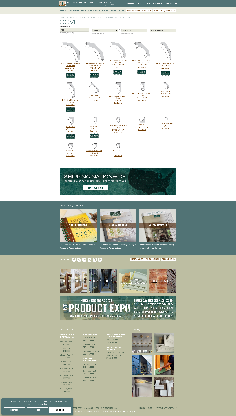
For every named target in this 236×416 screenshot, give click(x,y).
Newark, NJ (65, 362)
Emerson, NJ (65, 348)
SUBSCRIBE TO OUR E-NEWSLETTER (139, 11)
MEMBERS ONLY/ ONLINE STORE (164, 11)
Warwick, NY (65, 389)
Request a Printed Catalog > (71, 248)
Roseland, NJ (65, 369)
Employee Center (115, 412)
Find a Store (158, 3)
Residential (81, 17)
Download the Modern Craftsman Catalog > (157, 245)
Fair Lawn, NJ (66, 341)
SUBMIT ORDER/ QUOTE (113, 10)
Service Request (129, 412)
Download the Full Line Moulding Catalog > (77, 245)
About (122, 3)
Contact (169, 3)
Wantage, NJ (65, 382)
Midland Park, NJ (67, 355)
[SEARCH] (176, 3)
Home (62, 17)
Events (147, 3)
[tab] (122, 3)
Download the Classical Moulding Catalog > (118, 245)
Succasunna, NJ (67, 375)
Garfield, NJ (88, 338)
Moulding (92, 17)
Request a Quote (137, 259)
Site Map (104, 412)
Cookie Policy (77, 412)
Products (131, 3)
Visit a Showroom (152, 259)
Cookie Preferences (91, 412)
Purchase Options (168, 259)
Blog (140, 3)
